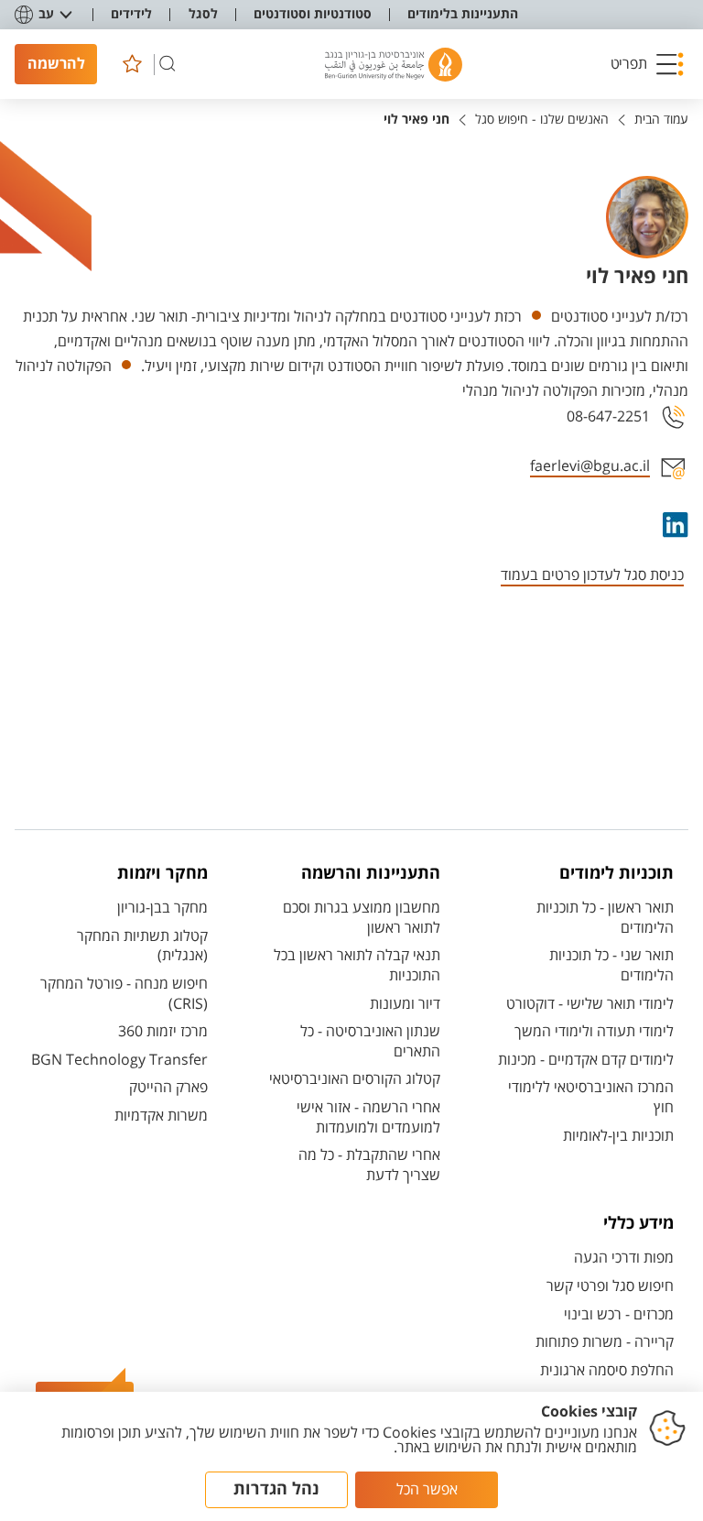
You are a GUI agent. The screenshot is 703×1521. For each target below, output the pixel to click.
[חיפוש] (167, 64)
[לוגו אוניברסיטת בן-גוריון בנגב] (393, 65)
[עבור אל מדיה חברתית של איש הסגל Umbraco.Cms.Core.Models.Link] (673, 525)
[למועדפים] (132, 64)
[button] (647, 64)
